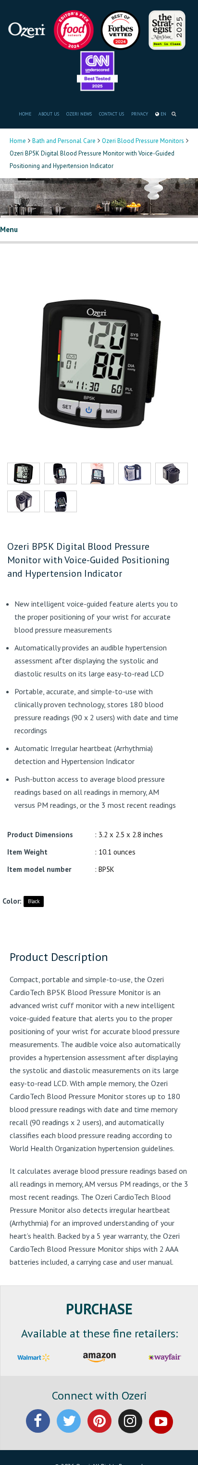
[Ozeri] (29, 29)
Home (18, 141)
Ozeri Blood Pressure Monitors (143, 141)
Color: (12, 901)
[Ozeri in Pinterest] (99, 1429)
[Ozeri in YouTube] (161, 1429)
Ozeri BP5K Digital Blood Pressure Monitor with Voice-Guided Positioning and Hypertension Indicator (88, 560)
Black (33, 901)
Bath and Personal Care (64, 141)
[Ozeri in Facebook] (38, 1429)
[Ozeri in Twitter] (68, 1429)
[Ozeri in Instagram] (130, 1429)
